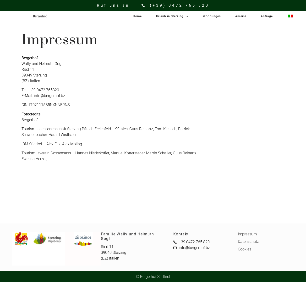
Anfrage (267, 16)
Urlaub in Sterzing (169, 16)
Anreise (240, 16)
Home (137, 16)
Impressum (247, 234)
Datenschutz (248, 241)
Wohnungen (212, 16)
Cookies (244, 249)
